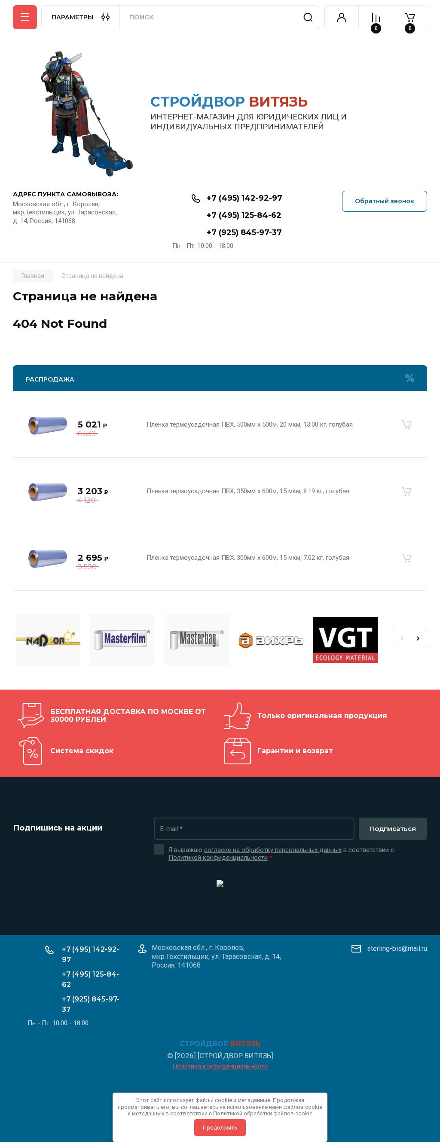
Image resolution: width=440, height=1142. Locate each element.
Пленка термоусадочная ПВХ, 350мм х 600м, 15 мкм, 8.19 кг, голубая (248, 491)
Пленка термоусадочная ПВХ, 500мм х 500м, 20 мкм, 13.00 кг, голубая (250, 424)
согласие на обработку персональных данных (273, 850)
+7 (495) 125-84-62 (244, 215)
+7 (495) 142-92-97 (244, 198)
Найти (308, 17)
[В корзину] (406, 424)
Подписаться (393, 828)
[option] (50, 641)
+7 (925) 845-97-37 (244, 232)
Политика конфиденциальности (220, 1066)
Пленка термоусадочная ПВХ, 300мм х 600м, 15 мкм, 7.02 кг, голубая (248, 558)
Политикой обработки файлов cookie (262, 1113)
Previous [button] (401, 638)
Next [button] (418, 638)
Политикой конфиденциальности (218, 857)
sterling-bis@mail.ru (397, 948)
